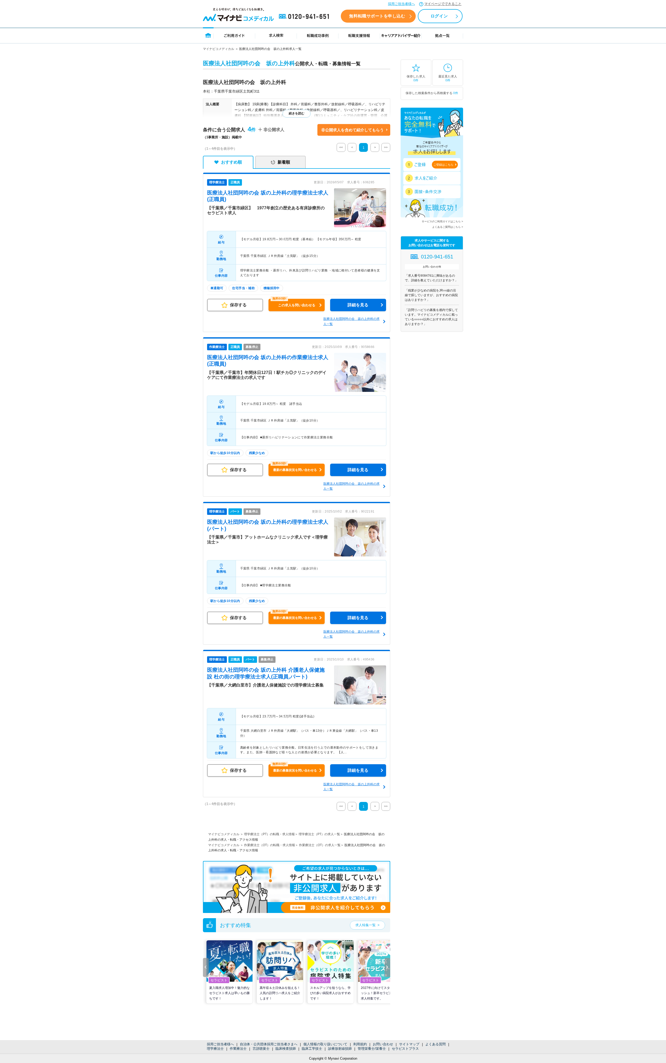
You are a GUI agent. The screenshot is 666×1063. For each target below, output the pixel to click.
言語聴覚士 (261, 1049)
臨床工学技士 (312, 1049)
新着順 (284, 162)
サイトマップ (409, 1044)
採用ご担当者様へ (401, 4)
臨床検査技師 (286, 1049)
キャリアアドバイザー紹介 (401, 35)
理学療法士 (215, 1049)
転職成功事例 (317, 35)
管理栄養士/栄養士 (372, 1049)
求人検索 (276, 35)
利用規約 (360, 1044)
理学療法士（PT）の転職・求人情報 (269, 834)
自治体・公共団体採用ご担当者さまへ (268, 1044)
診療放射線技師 (340, 1049)
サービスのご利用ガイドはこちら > (442, 221)
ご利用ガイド (234, 35)
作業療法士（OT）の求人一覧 (320, 845)
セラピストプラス (405, 1049)
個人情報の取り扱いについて (325, 1044)
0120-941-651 (305, 16)
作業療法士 (238, 1049)
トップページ (208, 35)
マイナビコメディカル (218, 49)
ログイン (439, 16)
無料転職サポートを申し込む (377, 16)
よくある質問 (435, 1044)
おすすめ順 (231, 162)
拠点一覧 (442, 35)
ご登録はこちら (443, 164)
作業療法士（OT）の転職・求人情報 (269, 845)
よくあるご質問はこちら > (447, 226)
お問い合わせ (383, 1044)
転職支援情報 (359, 35)
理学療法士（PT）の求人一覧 (319, 834)
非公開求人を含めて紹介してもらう (352, 130)
